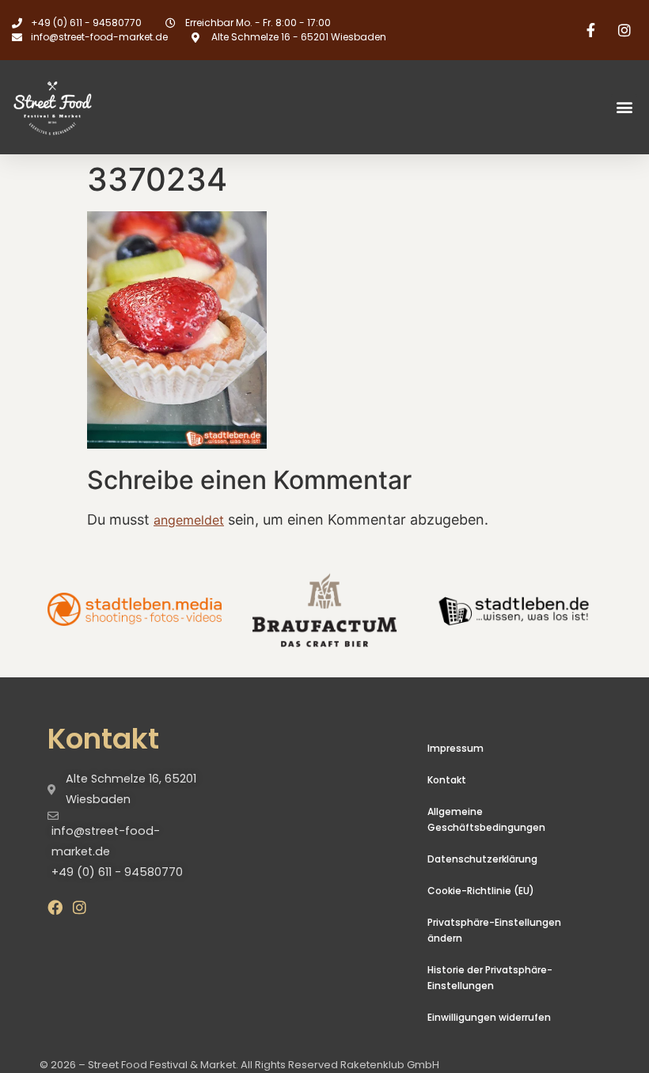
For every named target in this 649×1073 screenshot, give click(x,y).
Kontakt (446, 780)
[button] (624, 107)
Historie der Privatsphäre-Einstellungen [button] (489, 977)
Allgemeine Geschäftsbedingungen (486, 819)
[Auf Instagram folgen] (627, 30)
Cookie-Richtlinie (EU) (480, 890)
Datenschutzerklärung (482, 859)
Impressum (455, 748)
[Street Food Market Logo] (81, 107)
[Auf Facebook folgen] (593, 30)
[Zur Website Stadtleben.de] (514, 609)
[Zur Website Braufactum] (324, 609)
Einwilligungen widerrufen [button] (489, 1017)
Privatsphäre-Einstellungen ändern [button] (494, 930)
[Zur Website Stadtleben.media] (134, 609)
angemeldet (189, 520)
